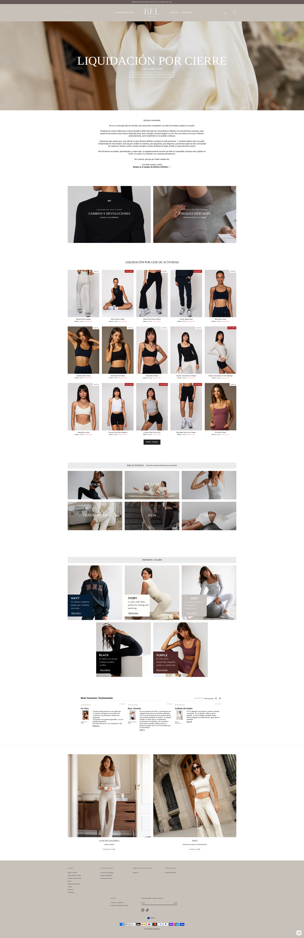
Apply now (135, 872)
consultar (109, 849)
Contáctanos (71, 892)
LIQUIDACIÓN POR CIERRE (124, 12)
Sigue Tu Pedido (72, 872)
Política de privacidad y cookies (119, 905)
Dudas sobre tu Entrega (74, 875)
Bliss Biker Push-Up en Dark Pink (85, 722)
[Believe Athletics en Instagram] (142, 910)
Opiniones (70, 889)
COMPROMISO (186, 12)
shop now (194, 849)
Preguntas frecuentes (106, 878)
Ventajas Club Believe (106, 875)
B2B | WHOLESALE (170, 872)
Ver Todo (152, 442)
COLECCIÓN (173, 12)
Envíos (69, 881)
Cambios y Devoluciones (74, 878)
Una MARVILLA (88, 708)
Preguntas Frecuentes (74, 884)
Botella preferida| (136, 708)
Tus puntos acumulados (106, 872)
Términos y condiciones (117, 902)
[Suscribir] (175, 903)
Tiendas (70, 886)
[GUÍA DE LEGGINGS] (109, 795)
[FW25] (194, 795)
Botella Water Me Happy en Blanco (131, 723)
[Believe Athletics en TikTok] (147, 910)
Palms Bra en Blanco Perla (178, 720)
